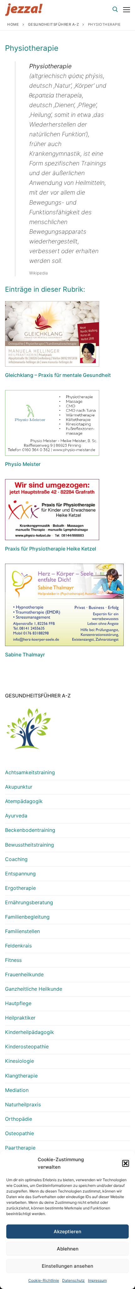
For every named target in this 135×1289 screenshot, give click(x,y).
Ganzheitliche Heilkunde (33, 989)
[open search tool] (115, 9)
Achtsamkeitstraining (30, 772)
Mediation (17, 1090)
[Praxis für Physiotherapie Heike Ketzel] (52, 509)
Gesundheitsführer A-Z (53, 24)
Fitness (13, 960)
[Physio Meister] (52, 423)
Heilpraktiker (20, 1018)
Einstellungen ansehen (67, 1266)
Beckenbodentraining (30, 830)
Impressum (97, 1280)
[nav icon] (126, 9)
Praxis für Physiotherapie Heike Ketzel (50, 548)
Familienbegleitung (27, 917)
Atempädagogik (24, 801)
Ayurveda (16, 815)
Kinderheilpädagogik (29, 1032)
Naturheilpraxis (23, 1104)
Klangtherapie (21, 1075)
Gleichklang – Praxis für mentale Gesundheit (58, 375)
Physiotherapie (31, 48)
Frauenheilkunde (24, 974)
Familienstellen (22, 931)
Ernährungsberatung (29, 902)
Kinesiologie (19, 1061)
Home (13, 24)
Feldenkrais (18, 945)
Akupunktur (18, 787)
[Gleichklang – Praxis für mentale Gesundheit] (52, 334)
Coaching (16, 859)
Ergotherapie (20, 888)
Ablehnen (67, 1249)
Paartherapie (20, 1148)
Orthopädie (18, 1119)
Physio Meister (22, 464)
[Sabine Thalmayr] (64, 605)
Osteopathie (19, 1133)
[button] (125, 1163)
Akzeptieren (67, 1231)
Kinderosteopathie (27, 1046)
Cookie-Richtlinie (43, 1280)
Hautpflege (18, 1003)
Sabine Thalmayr (25, 654)
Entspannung (20, 873)
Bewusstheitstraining (29, 845)
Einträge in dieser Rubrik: (45, 289)
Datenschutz (73, 1280)
